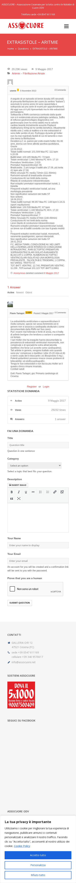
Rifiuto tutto (38, 875)
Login (46, 386)
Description (14, 479)
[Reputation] (18, 90)
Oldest (28, 292)
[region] (38, 849)
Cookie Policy (22, 846)
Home (10, 48)
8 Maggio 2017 (51, 273)
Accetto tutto (38, 855)
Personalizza (38, 865)
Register (32, 386)
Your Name (14, 538)
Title (10, 438)
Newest (20, 292)
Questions (23, 48)
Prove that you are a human (24, 578)
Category (13, 458)
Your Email (14, 553)
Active (10, 292)
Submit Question (19, 603)
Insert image (19, 485)
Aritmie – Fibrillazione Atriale (28, 73)
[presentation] (11, 492)
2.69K (28, 312)
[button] (11, 492)
